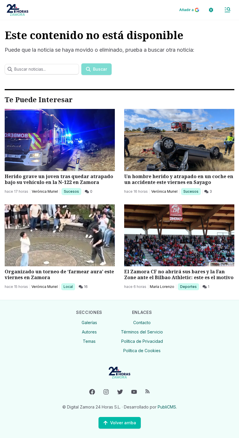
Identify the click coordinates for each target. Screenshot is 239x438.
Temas (89, 341)
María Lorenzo (162, 286)
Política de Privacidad (142, 341)
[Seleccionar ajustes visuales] (211, 10)
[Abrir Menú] (227, 10)
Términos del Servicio (142, 331)
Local (69, 286)
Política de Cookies (142, 350)
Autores (89, 331)
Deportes (189, 286)
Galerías (89, 322)
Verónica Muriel (45, 191)
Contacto (142, 322)
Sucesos (72, 191)
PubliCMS (167, 406)
